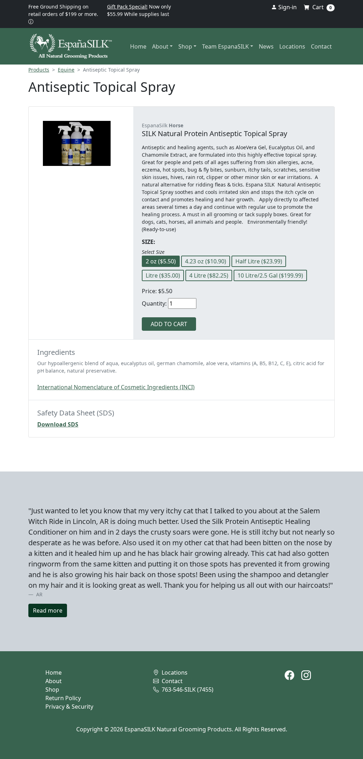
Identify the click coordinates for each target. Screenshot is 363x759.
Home (138, 46)
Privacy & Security (69, 706)
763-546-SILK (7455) (186, 689)
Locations (292, 46)
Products (38, 69)
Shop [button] (185, 46)
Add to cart (169, 324)
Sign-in (287, 7)
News (266, 46)
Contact (321, 46)
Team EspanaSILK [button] (225, 46)
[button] (30, 21)
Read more (47, 610)
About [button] (160, 46)
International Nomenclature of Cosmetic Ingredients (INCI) (116, 387)
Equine (66, 69)
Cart (321, 7)
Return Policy (63, 698)
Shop (52, 689)
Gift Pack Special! (127, 6)
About (53, 681)
